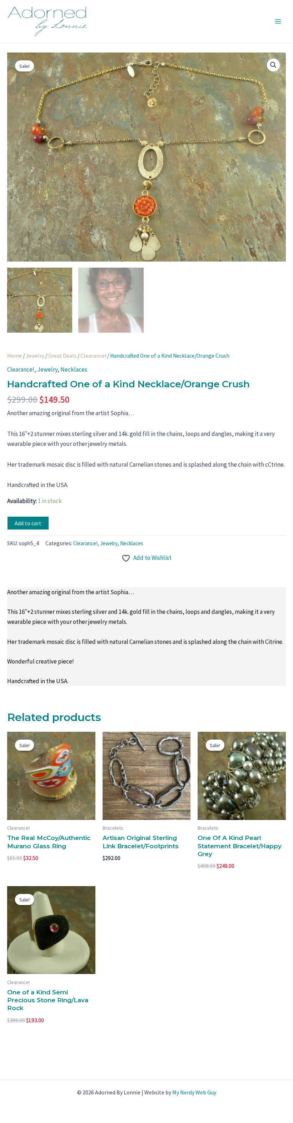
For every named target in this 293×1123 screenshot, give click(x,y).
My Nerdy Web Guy (194, 1092)
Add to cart (28, 523)
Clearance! (93, 355)
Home (14, 355)
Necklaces (73, 369)
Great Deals (62, 355)
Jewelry (35, 355)
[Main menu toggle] (278, 21)
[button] (273, 65)
